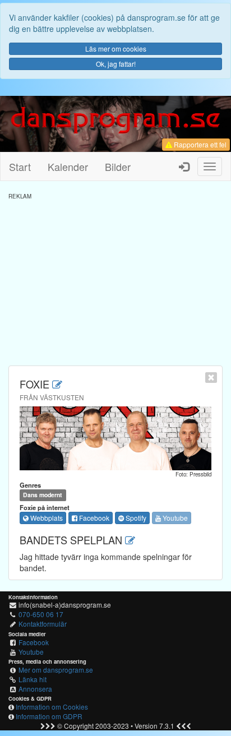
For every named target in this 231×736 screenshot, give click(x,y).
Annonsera (35, 688)
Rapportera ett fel (199, 144)
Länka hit (33, 679)
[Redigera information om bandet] (57, 384)
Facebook (93, 517)
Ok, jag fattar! (116, 63)
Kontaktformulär (43, 623)
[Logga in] (183, 166)
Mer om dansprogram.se (56, 669)
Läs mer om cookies (115, 48)
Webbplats (46, 517)
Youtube (174, 517)
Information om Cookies (52, 706)
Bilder (118, 166)
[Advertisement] (115, 278)
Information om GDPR (49, 716)
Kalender (68, 166)
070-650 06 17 (41, 614)
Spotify (135, 517)
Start (20, 166)
